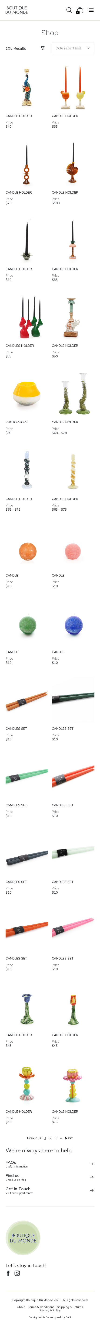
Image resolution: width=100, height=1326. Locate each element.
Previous (34, 1138)
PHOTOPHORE (17, 422)
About (21, 1307)
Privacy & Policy (50, 1310)
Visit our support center (19, 1190)
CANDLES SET (16, 728)
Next (69, 1138)
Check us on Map (16, 1177)
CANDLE (12, 575)
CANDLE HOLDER (19, 116)
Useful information (17, 1164)
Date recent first (68, 48)
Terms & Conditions (41, 1307)
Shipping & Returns (70, 1307)
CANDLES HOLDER (20, 346)
